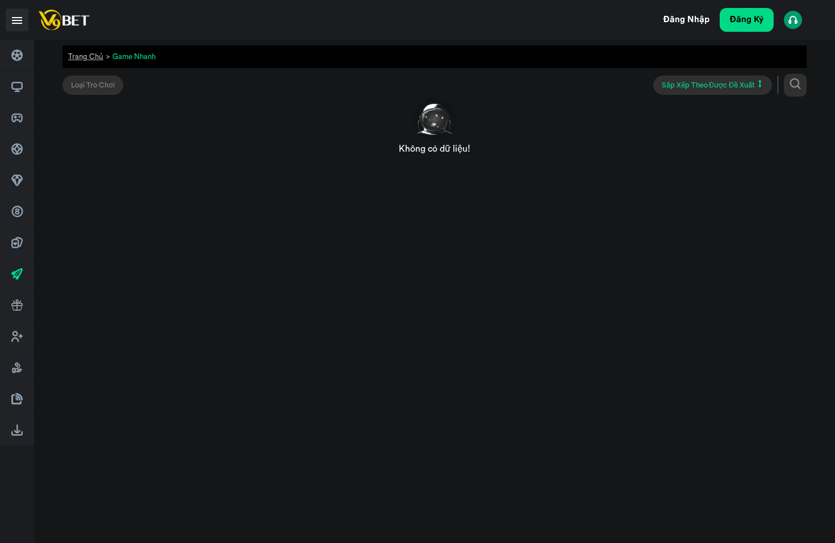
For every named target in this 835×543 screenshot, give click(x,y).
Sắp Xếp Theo (708, 85)
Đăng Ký (746, 19)
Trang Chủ (85, 56)
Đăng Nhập (686, 19)
